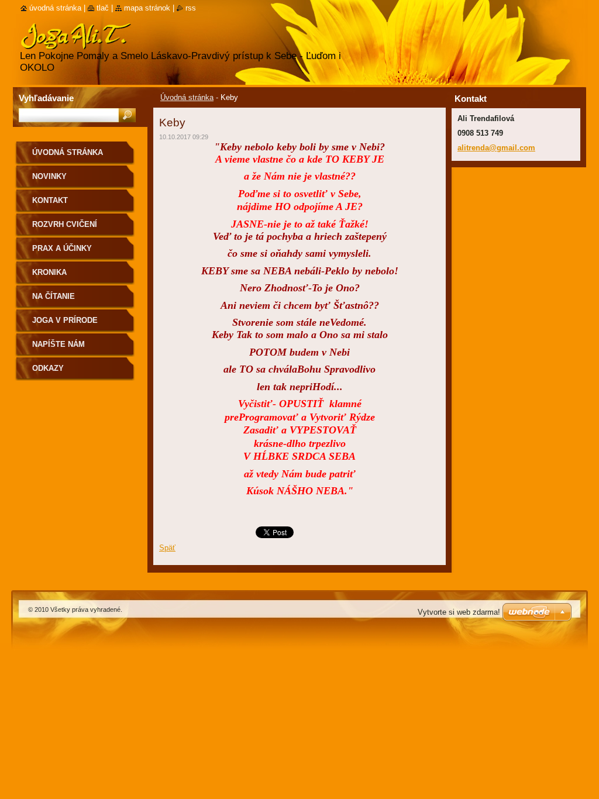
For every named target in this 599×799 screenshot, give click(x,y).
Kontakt (50, 200)
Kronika (49, 272)
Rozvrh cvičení (64, 224)
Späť (167, 547)
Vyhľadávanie (46, 98)
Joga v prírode (65, 320)
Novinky (49, 176)
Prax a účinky (62, 248)
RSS (190, 8)
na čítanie (53, 296)
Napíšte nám (58, 344)
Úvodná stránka (187, 97)
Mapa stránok (147, 8)
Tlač (103, 8)
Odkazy (48, 368)
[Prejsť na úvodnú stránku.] (75, 42)
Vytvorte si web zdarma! (459, 612)
